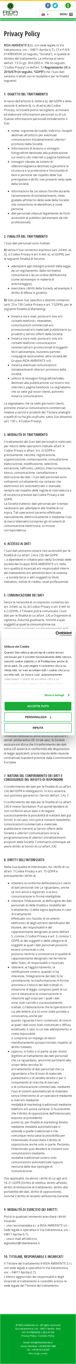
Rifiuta (38, 727)
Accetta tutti (38, 706)
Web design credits (38, 1353)
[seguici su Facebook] (48, 5)
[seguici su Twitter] (55, 5)
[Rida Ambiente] (10, 9)
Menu (64, 14)
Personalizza (36, 717)
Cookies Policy (46, 1335)
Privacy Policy (29, 1335)
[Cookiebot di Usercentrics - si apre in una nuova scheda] (55, 633)
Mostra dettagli (54, 695)
